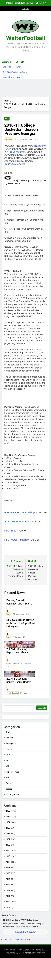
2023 (8, 828)
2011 (8, 896)
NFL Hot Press (12, 772)
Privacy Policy (38, 953)
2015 (8, 873)
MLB (8, 755)
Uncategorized (12, 794)
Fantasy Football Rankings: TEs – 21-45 (23, 3)
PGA (8, 777)
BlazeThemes (25, 953)
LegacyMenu (7, 62)
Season (9, 789)
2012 (8, 890)
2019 (8, 850)
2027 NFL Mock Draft (12, 67)
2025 (8, 816)
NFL (7, 118)
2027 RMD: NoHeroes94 (15, 939)
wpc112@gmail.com (14, 163)
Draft (8, 732)
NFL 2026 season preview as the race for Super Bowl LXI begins (20, 623)
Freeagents (11, 743)
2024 (8, 822)
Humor (9, 749)
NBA (8, 760)
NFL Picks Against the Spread (15, 72)
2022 (8, 833)
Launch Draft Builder (25, 932)
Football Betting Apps (12, 77)
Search (42, 708)
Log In (25, 8)
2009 (8, 907)
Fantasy (9, 738)
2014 (8, 879)
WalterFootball (25, 38)
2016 (8, 867)
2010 (8, 902)
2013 (8, 884)
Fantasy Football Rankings (19, 512)
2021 (8, 839)
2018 (8, 856)
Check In (20, 62)
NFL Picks (10, 530)
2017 (8, 862)
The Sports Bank (16, 151)
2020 (8, 845)
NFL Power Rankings (16, 539)
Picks (8, 783)
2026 (8, 811)
